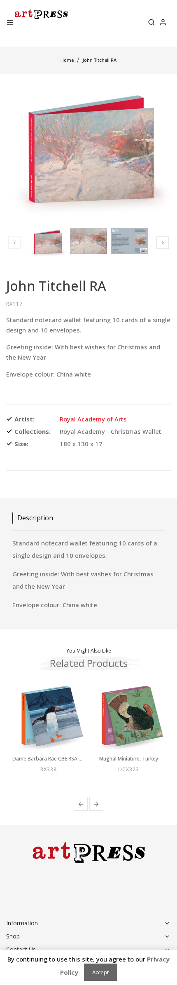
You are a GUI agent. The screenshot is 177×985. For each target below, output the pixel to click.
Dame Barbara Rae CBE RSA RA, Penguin (48, 759)
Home (67, 60)
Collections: (32, 431)
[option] (47, 242)
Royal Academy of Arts (93, 419)
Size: (21, 444)
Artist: (24, 419)
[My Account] (163, 23)
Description (35, 517)
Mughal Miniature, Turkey (128, 759)
